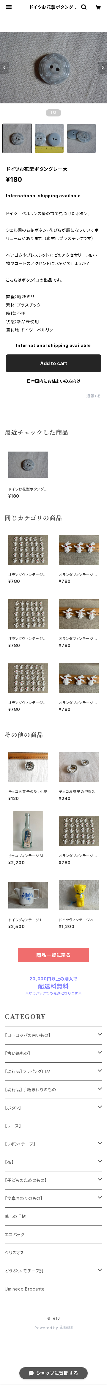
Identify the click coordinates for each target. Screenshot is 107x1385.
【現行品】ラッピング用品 (28, 1071)
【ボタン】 (13, 1107)
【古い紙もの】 (18, 1053)
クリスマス (14, 1252)
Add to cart (53, 363)
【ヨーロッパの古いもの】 (28, 1035)
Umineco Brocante (25, 1288)
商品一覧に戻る (53, 955)
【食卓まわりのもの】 (24, 1198)
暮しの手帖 (15, 1216)
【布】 (9, 1162)
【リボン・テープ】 (20, 1143)
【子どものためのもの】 (26, 1180)
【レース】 (13, 1125)
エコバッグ (15, 1234)
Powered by (46, 1328)
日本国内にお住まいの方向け (53, 381)
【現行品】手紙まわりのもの (30, 1089)
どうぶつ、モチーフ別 (24, 1270)
